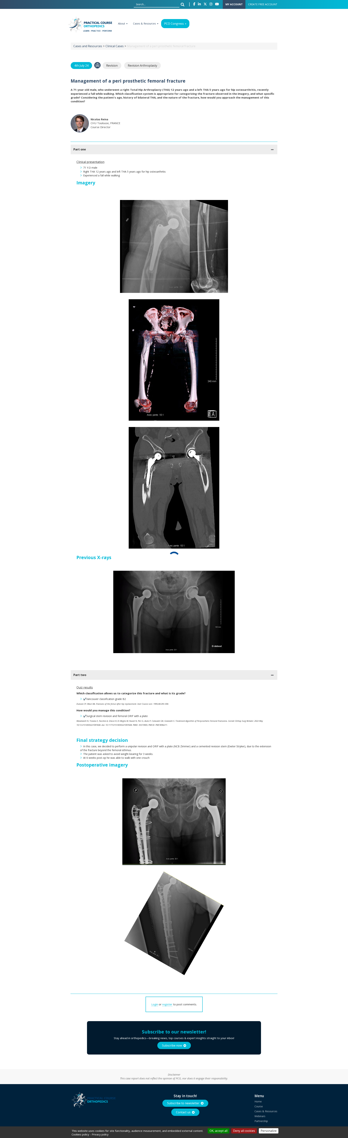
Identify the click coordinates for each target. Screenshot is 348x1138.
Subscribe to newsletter (183, 1103)
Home (258, 1101)
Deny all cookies (244, 1131)
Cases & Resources (145, 23)
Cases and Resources (87, 46)
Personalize (269, 1131)
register (167, 1004)
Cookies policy (80, 1134)
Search (183, 4)
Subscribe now (172, 1045)
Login (154, 1004)
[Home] (91, 26)
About (122, 23)
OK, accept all (218, 1131)
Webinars (259, 1116)
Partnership (261, 1121)
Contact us (183, 1112)
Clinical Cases (114, 46)
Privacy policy (100, 1134)
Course (258, 1106)
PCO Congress (174, 24)
